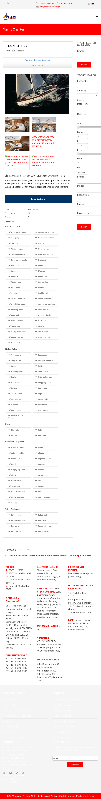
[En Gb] (89, 3)
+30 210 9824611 (46, 3)
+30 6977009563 (66, 3)
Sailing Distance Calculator (67, 710)
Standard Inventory (46, 579)
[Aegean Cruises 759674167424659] (4, 3)
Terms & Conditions (64, 726)
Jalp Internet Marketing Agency (78, 796)
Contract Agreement (64, 721)
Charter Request (37, 65)
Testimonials (11, 726)
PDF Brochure (12, 732)
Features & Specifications (37, 60)
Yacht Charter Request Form (68, 699)
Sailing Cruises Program (17, 710)
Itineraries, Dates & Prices (18, 715)
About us (9, 699)
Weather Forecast (63, 705)
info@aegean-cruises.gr (50, 6)
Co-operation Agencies (16, 737)
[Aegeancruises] (8, 3)
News (8, 721)
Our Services (11, 705)
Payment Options (63, 737)
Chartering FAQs (62, 715)
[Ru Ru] (93, 3)
